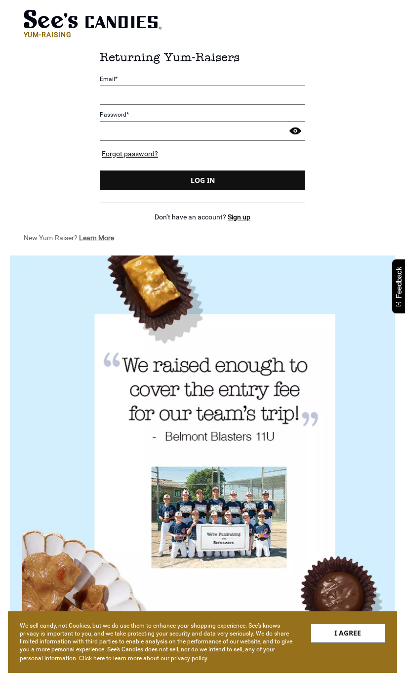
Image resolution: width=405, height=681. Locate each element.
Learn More (96, 238)
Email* (109, 79)
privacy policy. (189, 658)
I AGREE (347, 633)
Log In (203, 180)
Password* (114, 115)
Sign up (239, 217)
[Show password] (295, 131)
